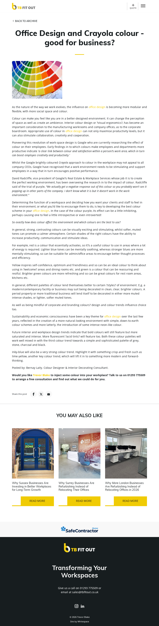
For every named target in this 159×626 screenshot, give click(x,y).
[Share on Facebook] (33, 394)
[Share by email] (48, 394)
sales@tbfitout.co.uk (85, 592)
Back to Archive (26, 21)
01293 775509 (89, 588)
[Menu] (143, 6)
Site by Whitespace (79, 621)
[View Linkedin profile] (83, 606)
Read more (37, 501)
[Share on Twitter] (41, 394)
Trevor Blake (41, 375)
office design (97, 107)
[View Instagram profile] (76, 606)
